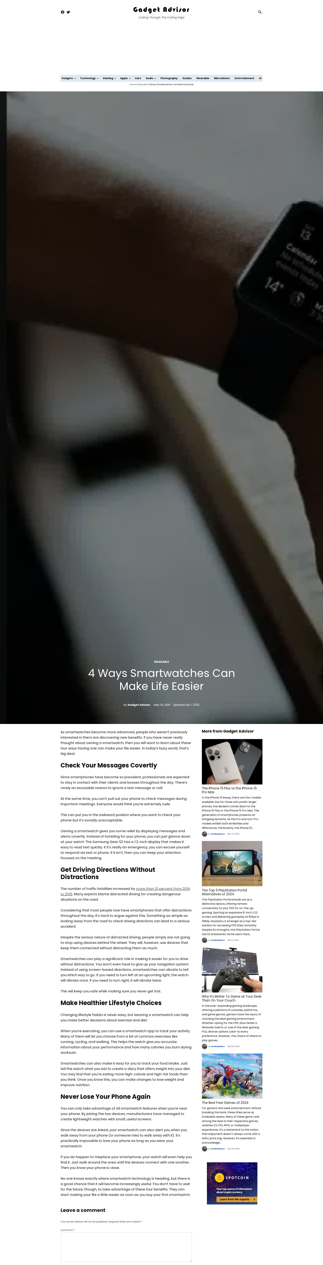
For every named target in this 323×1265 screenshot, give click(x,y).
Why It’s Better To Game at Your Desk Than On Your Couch (231, 998)
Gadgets (67, 78)
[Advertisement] (161, 49)
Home (133, 84)
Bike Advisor (222, 78)
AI (260, 78)
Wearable (202, 78)
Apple (124, 78)
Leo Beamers (218, 834)
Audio (149, 78)
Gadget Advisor (139, 705)
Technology (88, 78)
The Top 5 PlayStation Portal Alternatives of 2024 (224, 892)
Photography (169, 78)
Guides (187, 78)
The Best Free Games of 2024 (225, 1102)
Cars (138, 78)
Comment (68, 1230)
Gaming (108, 78)
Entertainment (244, 78)
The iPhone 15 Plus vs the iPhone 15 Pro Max (229, 790)
